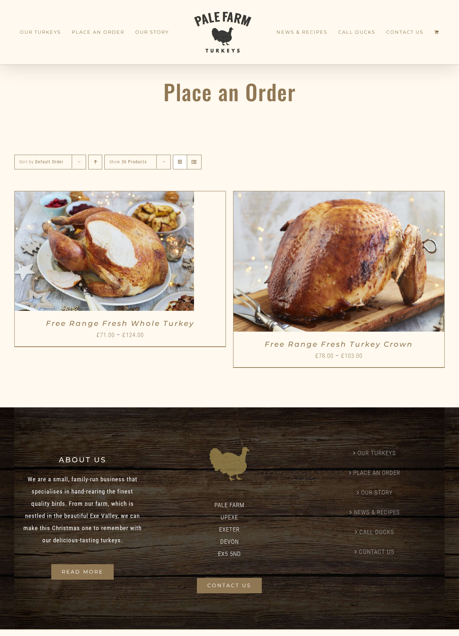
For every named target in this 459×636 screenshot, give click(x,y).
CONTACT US (376, 551)
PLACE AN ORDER (376, 472)
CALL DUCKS (376, 532)
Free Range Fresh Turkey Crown (339, 344)
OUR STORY (377, 492)
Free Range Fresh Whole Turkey (120, 323)
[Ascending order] (95, 162)
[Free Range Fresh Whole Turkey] (104, 197)
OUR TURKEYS (377, 453)
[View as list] (194, 162)
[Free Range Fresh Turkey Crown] (338, 197)
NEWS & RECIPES (377, 512)
